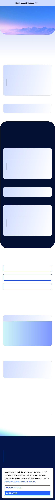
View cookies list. (28, 481)
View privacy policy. (13, 481)
